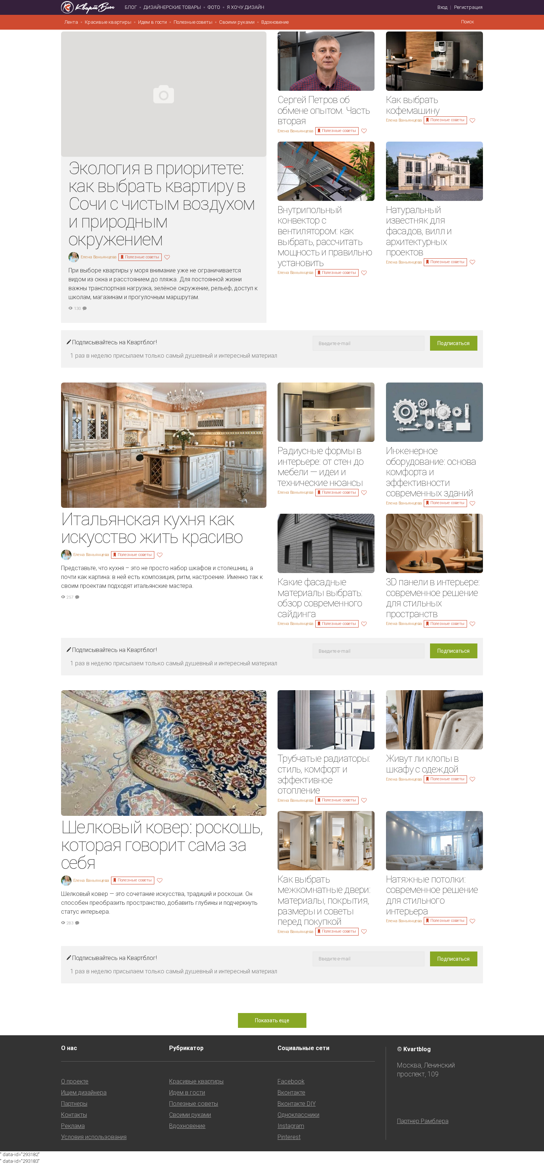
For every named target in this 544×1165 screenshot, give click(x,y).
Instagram (291, 1125)
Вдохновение (275, 22)
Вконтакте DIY (297, 1103)
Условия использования (94, 1137)
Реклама (73, 1125)
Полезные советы (193, 22)
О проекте (74, 1081)
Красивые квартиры (108, 22)
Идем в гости (152, 22)
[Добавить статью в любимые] (168, 256)
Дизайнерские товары (172, 7)
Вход (442, 7)
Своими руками (237, 22)
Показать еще (272, 1020)
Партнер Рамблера (423, 1121)
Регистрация (468, 7)
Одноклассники (298, 1114)
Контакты (74, 1114)
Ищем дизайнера (84, 1092)
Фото (214, 7)
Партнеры (74, 1103)
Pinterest (289, 1137)
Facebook (291, 1081)
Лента (71, 22)
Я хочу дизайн (245, 7)
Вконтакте (291, 1092)
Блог (131, 7)
